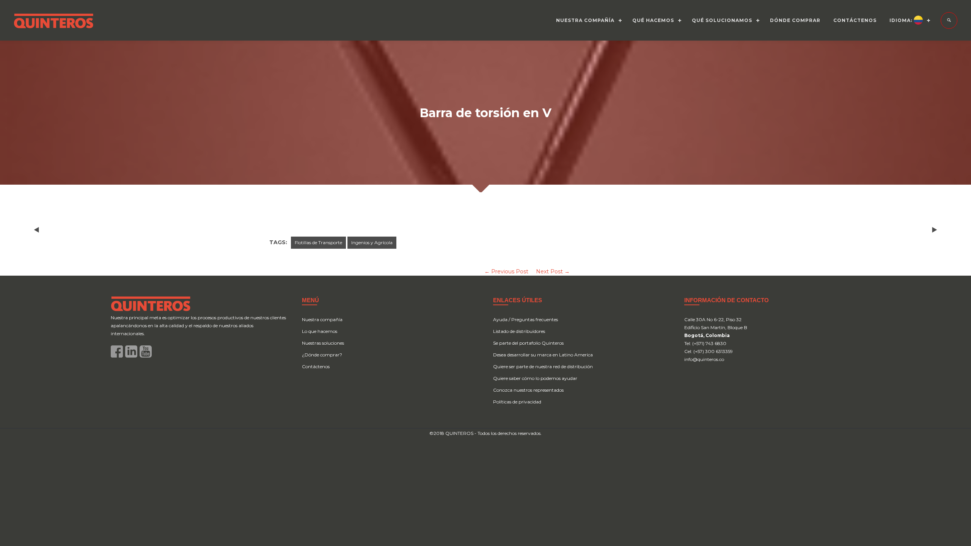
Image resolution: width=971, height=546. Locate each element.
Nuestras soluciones (323, 343)
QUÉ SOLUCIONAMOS (722, 20)
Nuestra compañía (322, 319)
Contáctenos (316, 366)
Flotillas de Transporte (318, 242)
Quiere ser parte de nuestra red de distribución (543, 366)
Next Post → (553, 271)
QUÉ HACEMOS (653, 20)
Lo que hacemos (319, 331)
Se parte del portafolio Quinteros (528, 343)
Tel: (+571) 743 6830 (705, 343)
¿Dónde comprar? (322, 355)
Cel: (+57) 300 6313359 (708, 351)
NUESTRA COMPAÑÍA (585, 20)
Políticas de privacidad (517, 402)
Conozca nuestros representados (528, 390)
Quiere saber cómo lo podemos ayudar (535, 378)
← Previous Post (506, 271)
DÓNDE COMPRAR (795, 20)
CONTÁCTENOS (855, 20)
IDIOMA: (901, 20)
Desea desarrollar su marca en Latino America (543, 355)
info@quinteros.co (704, 359)
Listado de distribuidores (519, 331)
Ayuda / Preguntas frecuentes (525, 319)
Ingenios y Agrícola (372, 242)
